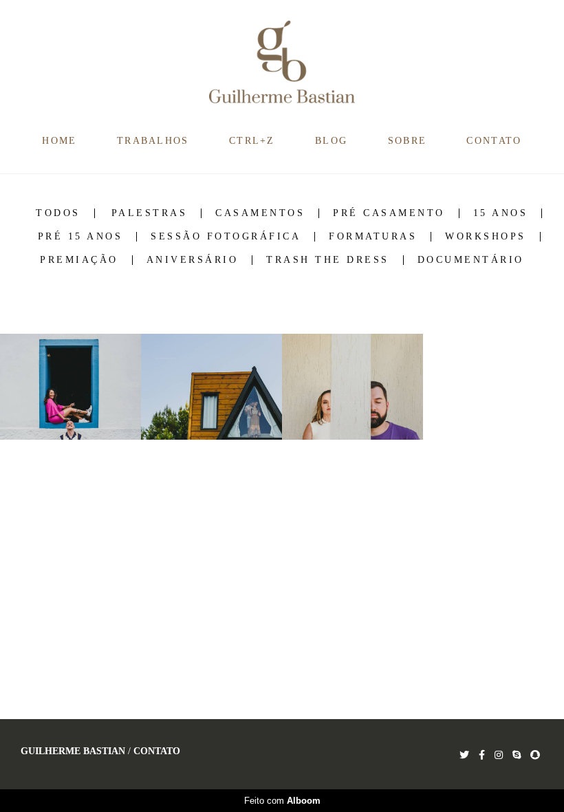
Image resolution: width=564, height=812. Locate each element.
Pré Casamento (389, 213)
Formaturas (373, 237)
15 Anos (500, 213)
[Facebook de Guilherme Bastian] (482, 755)
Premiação (79, 260)
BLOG (331, 141)
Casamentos (260, 213)
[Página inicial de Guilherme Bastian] (282, 63)
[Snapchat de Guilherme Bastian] (535, 755)
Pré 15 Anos (80, 237)
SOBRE (407, 141)
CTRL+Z (252, 141)
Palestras (149, 213)
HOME (59, 141)
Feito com (282, 800)
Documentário (470, 260)
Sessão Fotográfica (226, 237)
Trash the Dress (327, 260)
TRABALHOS (153, 141)
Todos (58, 213)
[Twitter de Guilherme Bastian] (464, 755)
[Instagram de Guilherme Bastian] (499, 755)
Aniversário (193, 260)
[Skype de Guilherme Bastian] (516, 755)
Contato (156, 751)
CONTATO (493, 141)
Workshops (485, 237)
